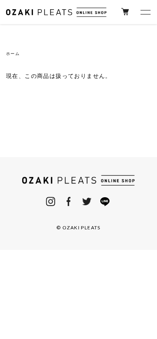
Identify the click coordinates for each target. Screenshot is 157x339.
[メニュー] (145, 12)
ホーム (13, 53)
